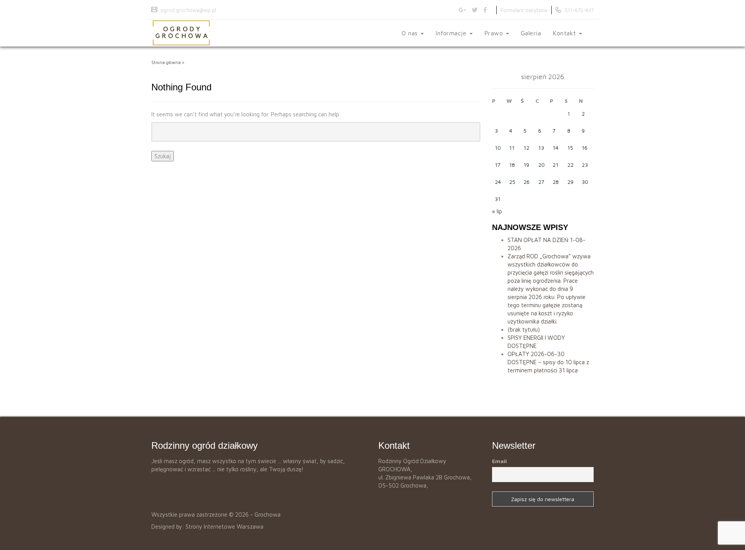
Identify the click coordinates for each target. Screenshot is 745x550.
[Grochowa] (181, 33)
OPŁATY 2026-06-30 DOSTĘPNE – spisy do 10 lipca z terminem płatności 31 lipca (548, 362)
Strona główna (166, 62)
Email (499, 461)
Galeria (531, 32)
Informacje (452, 32)
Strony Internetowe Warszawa (224, 526)
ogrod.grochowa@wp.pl (188, 10)
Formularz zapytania (524, 10)
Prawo (494, 32)
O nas (411, 32)
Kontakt (565, 32)
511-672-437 (579, 10)
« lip (497, 211)
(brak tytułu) (524, 329)
